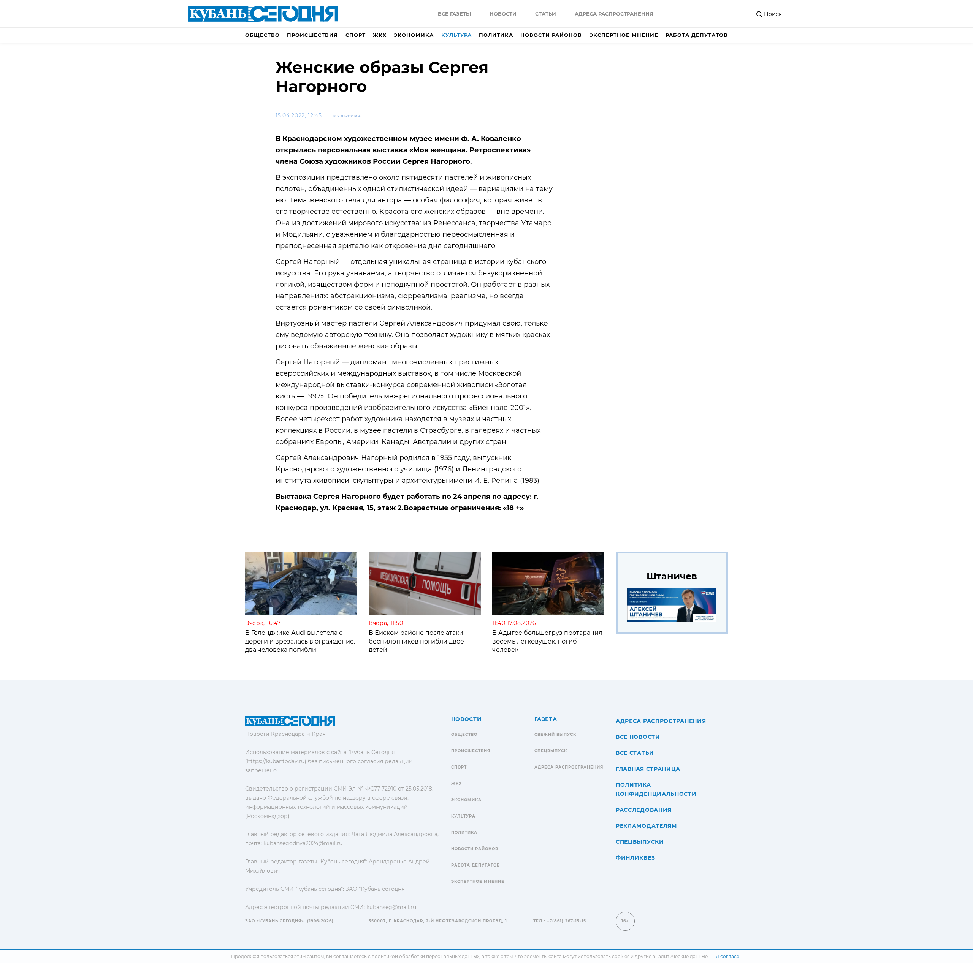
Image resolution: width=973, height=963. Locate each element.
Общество (262, 35)
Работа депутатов (697, 35)
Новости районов (551, 35)
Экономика (414, 35)
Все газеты (454, 14)
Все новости (638, 737)
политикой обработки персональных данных (425, 956)
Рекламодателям (646, 825)
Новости (503, 14)
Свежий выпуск (555, 734)
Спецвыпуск (550, 750)
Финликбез (635, 857)
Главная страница (648, 768)
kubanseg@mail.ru (391, 907)
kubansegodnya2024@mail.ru (302, 843)
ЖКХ (380, 35)
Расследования (644, 809)
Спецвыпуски (640, 841)
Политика (496, 35)
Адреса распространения (614, 14)
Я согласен (729, 956)
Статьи (545, 14)
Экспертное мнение (624, 35)
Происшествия (312, 35)
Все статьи (635, 753)
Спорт (355, 35)
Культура (456, 35)
